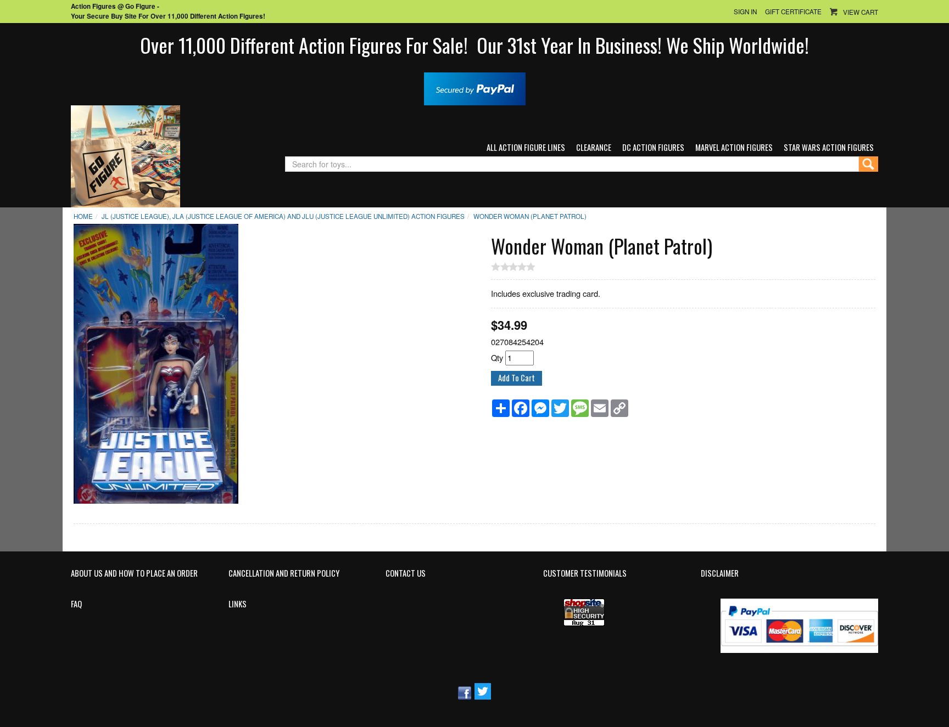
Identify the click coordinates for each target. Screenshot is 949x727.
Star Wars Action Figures (829, 147)
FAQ (76, 604)
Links (237, 604)
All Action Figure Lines (526, 147)
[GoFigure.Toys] (125, 155)
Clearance (593, 147)
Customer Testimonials (585, 573)
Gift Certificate (793, 11)
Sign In (745, 11)
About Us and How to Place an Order (134, 573)
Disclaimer (720, 573)
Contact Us (406, 573)
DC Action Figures (653, 147)
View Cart (860, 12)
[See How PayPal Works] (475, 87)
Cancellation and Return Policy (283, 573)
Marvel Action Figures (734, 147)
